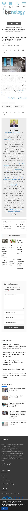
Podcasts (4, 475)
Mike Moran (16, 45)
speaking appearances (16, 209)
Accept (4, 508)
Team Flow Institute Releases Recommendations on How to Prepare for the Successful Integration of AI (14, 29)
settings (19, 505)
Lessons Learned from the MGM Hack (13, 369)
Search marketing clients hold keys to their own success (4, 251)
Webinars (4, 478)
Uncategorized (5, 42)
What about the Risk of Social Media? (20, 226)
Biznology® (14, 185)
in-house (4, 102)
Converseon (16, 132)
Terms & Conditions (7, 481)
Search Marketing (7, 106)
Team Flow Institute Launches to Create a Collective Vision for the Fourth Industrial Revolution (14, 375)
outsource (12, 102)
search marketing (18, 106)
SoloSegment (7, 139)
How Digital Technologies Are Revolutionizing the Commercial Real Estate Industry (13, 362)
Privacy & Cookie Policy (8, 484)
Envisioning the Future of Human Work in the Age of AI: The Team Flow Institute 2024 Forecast (14, 354)
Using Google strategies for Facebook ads (7, 226)
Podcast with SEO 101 (11, 247)
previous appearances (14, 211)
